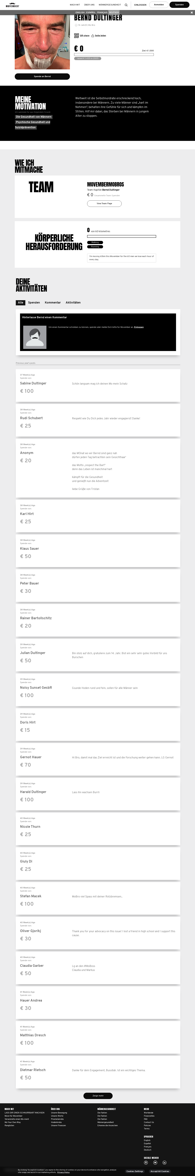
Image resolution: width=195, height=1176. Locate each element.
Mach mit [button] (75, 5)
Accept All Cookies (160, 1171)
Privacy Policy (63, 1172)
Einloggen (139, 327)
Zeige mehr (98, 1096)
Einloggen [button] (140, 5)
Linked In (164, 1163)
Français (102, 13)
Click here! (146, 1163)
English (80, 13)
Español (91, 13)
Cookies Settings (135, 1171)
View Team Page (104, 204)
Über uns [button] (89, 5)
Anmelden (159, 5)
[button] (127, 5)
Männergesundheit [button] (110, 5)
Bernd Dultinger (111, 190)
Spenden (179, 5)
